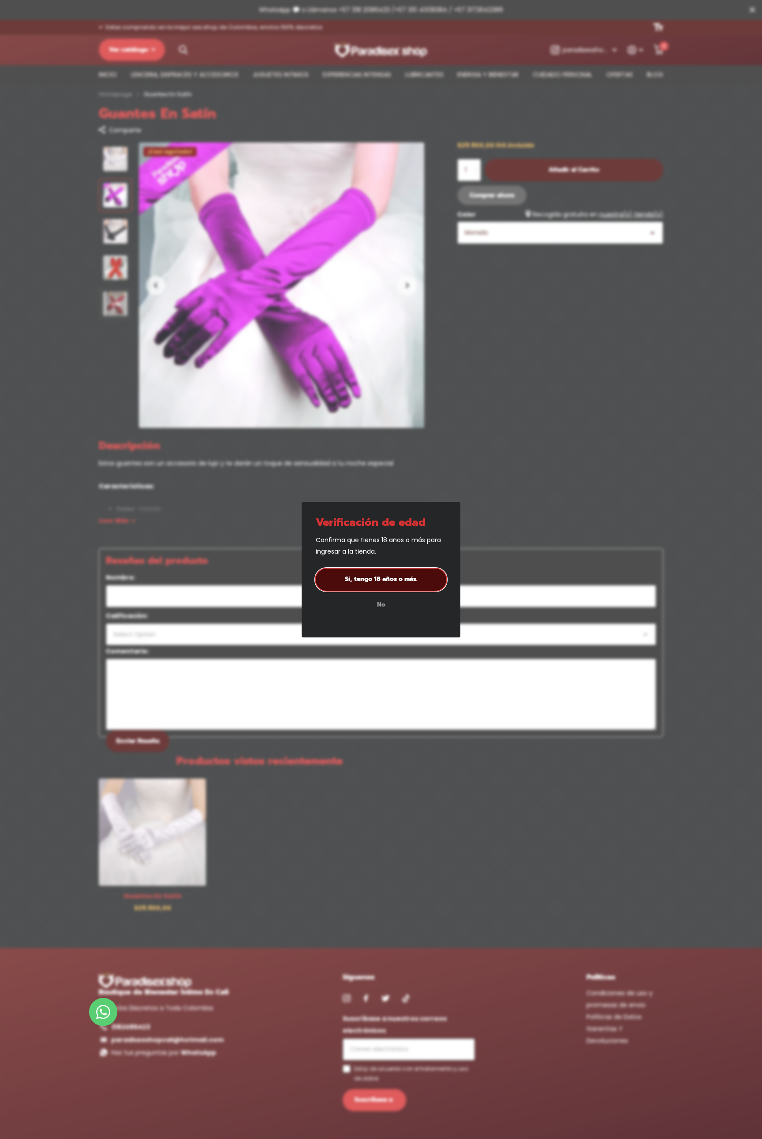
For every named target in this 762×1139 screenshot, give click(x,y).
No (381, 605)
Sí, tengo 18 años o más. (381, 579)
